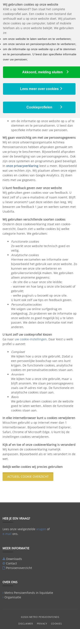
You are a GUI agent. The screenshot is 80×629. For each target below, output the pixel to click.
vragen (41, 529)
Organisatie (12, 597)
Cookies (56, 623)
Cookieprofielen (39, 107)
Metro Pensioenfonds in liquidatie (28, 593)
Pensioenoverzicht (19, 568)
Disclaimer (25, 623)
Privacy (42, 623)
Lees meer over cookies (39, 89)
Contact (11, 563)
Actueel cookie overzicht (28, 476)
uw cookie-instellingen (31, 339)
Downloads (14, 559)
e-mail (7, 534)
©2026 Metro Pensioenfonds (40, 616)
